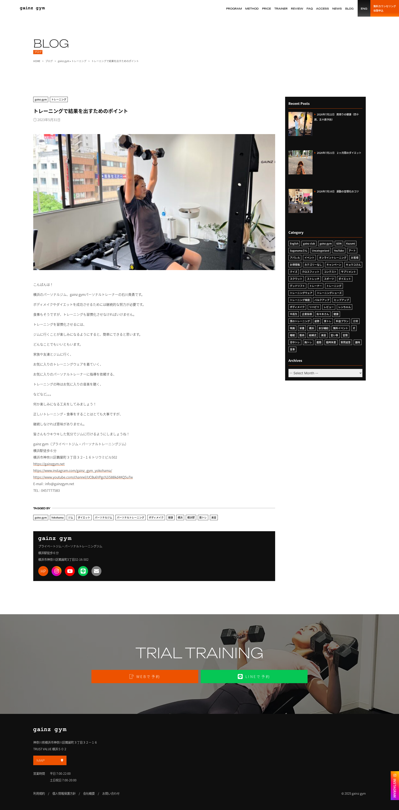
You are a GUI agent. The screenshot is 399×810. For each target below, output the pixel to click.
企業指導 (307, 314)
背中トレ (295, 342)
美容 (213, 517)
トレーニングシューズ (329, 293)
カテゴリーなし (313, 264)
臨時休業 (331, 342)
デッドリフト (297, 286)
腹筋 (318, 342)
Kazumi (350, 243)
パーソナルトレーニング (130, 517)
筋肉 (301, 335)
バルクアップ (321, 300)
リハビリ (314, 307)
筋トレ (203, 517)
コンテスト (330, 271)
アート (352, 250)
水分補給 (324, 328)
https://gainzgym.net (49, 463)
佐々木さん (322, 314)
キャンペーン (333, 264)
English (294, 243)
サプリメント (348, 271)
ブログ (49, 61)
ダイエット (84, 517)
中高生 (293, 314)
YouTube (339, 250)
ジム (70, 517)
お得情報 (295, 264)
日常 (355, 321)
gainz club (309, 243)
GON (339, 243)
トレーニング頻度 (300, 300)
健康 (170, 517)
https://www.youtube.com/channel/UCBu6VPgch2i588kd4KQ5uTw (83, 477)
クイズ (293, 271)
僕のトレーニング (300, 321)
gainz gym (63, 61)
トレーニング (78, 61)
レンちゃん (344, 307)
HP (43, 571)
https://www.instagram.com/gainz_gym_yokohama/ (72, 470)
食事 (292, 349)
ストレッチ (313, 278)
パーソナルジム (103, 517)
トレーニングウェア (301, 293)
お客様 (354, 257)
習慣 (345, 335)
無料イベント (340, 328)
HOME (36, 61)
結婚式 (312, 335)
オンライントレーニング (332, 257)
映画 (292, 328)
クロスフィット (310, 271)
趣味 (357, 342)
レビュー (329, 307)
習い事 (334, 335)
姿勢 (316, 321)
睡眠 (292, 335)
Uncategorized (320, 250)
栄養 (301, 328)
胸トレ (308, 342)
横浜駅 (191, 517)
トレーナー (315, 286)
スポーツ (329, 278)
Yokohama (57, 517)
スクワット (296, 278)
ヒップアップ (341, 300)
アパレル (295, 257)
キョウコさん (353, 264)
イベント (309, 257)
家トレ (327, 321)
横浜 (180, 517)
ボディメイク (156, 517)
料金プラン (342, 321)
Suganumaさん (298, 250)
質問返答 (346, 342)
